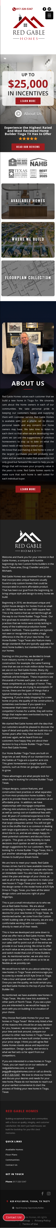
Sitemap (25, 1220)
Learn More (28, 101)
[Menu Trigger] (49, 15)
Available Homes (14, 1149)
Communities (13, 1159)
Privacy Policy (42, 1220)
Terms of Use (30, 1224)
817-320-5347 (24, 9)
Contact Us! (14, 1217)
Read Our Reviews (28, 147)
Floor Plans (11, 1154)
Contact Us (11, 1164)
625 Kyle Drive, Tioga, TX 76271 (29, 1201)
